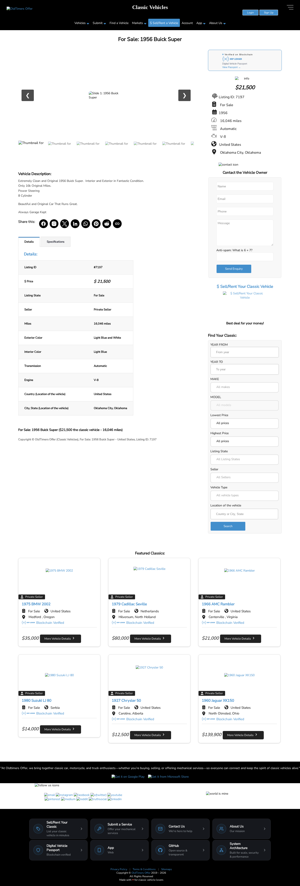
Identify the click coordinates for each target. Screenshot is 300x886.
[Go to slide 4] (117, 150)
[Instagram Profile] (54, 223)
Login (250, 12)
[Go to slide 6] (174, 150)
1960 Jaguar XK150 (218, 700)
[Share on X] (64, 223)
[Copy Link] (117, 223)
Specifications (55, 242)
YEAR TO (216, 362)
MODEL (215, 397)
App (199, 23)
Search (228, 526)
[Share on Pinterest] (96, 223)
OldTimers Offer (141, 873)
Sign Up (268, 12)
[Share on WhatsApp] (85, 223)
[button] (244, 387)
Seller (214, 469)
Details (29, 242)
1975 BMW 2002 (36, 604)
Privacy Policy (119, 869)
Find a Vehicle (119, 23)
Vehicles (80, 23)
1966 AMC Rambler (218, 604)
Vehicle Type (218, 487)
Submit (98, 23)
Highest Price (219, 433)
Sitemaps (166, 869)
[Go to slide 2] (60, 150)
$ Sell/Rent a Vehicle (164, 23)
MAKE (214, 379)
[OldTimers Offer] (20, 9)
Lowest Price (219, 415)
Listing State (219, 451)
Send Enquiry (234, 269)
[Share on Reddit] (106, 223)
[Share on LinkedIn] (75, 223)
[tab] (29, 242)
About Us (215, 23)
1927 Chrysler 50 (126, 700)
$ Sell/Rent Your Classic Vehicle (245, 286)
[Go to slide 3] (88, 150)
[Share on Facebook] (43, 223)
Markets (137, 23)
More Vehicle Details (58, 639)
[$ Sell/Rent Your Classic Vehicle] (245, 305)
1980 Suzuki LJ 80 (36, 700)
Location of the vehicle (225, 505)
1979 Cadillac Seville (129, 604)
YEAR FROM (219, 345)
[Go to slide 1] (31, 150)
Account (187, 23)
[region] (106, 95)
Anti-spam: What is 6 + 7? (234, 250)
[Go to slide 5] (145, 150)
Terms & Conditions (144, 869)
